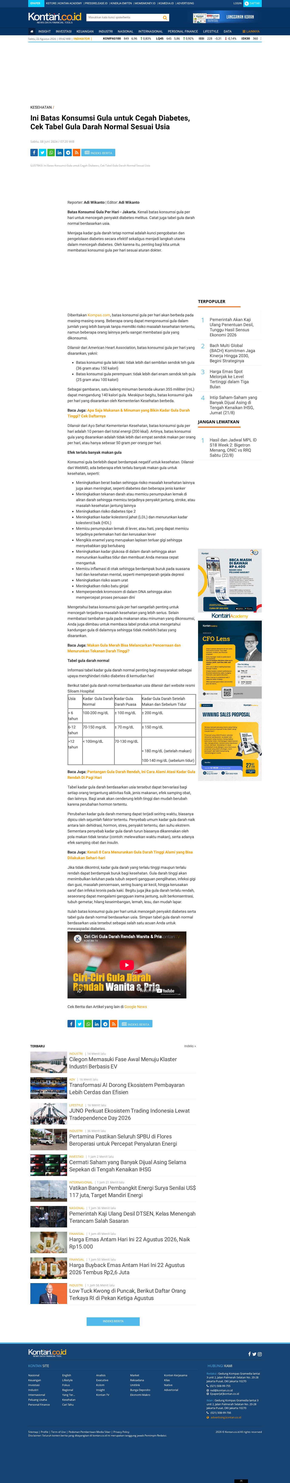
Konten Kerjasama (175, 1375)
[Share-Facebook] (34, 152)
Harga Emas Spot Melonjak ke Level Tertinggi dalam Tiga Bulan (229, 379)
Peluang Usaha (37, 1400)
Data (228, 31)
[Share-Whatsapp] (51, 152)
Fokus (66, 1385)
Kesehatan (69, 1400)
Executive (102, 1380)
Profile (44, 1432)
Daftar (255, 3)
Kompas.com (99, 315)
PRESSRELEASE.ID (96, 3)
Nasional (125, 31)
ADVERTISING (185, 3)
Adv (72, 1079)
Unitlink (135, 1385)
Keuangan (85, 31)
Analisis (101, 1375)
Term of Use (58, 1432)
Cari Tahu (68, 1404)
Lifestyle (211, 31)
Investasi (64, 31)
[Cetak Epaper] (223, 22)
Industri (106, 31)
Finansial (76, 1234)
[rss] (76, 152)
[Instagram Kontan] (260, 1354)
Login (238, 3)
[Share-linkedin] (59, 152)
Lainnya (253, 31)
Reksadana (137, 1380)
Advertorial (171, 1390)
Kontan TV (102, 1395)
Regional (67, 1390)
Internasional (150, 31)
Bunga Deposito (140, 1390)
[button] (165, 17)
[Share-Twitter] (42, 152)
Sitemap (33, 1432)
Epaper (35, 3)
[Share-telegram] (68, 152)
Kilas (167, 1380)
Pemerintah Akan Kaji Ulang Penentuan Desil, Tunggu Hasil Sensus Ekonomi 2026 (231, 327)
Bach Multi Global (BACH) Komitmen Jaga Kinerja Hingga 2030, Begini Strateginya (232, 353)
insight (44, 31)
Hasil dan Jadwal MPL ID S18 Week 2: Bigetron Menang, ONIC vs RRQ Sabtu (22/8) (233, 447)
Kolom (100, 1385)
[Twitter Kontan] (254, 1354)
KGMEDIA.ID (166, 3)
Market (134, 1375)
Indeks (190, 1046)
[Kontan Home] (31, 31)
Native (168, 1385)
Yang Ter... (68, 1395)
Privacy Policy (121, 1432)
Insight (100, 1390)
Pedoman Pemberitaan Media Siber (90, 1432)
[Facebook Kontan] (249, 1354)
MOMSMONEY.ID (145, 3)
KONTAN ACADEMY (70, 3)
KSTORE (51, 3)
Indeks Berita (113, 1321)
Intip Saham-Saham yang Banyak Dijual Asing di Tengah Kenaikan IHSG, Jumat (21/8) (233, 405)
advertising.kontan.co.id (225, 1417)
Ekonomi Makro (140, 1395)
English (66, 1375)
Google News (135, 1006)
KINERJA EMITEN (121, 3)
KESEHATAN (41, 107)
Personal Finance (183, 31)
